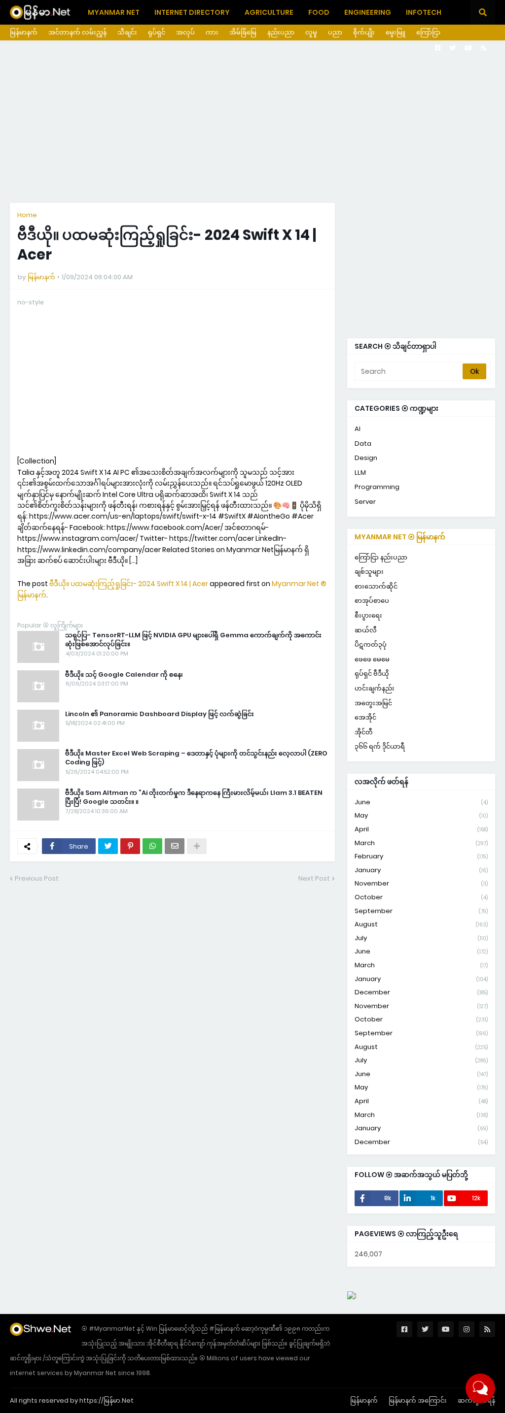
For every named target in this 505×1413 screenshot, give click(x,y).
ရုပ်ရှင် (156, 32)
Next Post (314, 878)
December (421, 992)
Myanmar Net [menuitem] (114, 12)
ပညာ (335, 32)
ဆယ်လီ (366, 630)
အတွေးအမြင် (373, 703)
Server (365, 501)
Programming (377, 487)
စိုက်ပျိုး (364, 32)
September (421, 911)
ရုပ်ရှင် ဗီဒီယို (372, 673)
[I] (352, 1296)
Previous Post (37, 878)
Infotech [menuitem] (423, 12)
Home (27, 215)
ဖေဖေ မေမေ (372, 659)
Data (363, 443)
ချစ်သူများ (369, 571)
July (421, 938)
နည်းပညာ (280, 32)
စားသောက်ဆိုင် (376, 586)
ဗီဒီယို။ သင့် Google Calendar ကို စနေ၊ (124, 674)
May (421, 815)
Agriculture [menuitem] (269, 12)
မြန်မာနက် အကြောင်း (418, 1400)
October (421, 897)
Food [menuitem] (318, 12)
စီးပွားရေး (368, 615)
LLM (360, 472)
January (421, 870)
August (421, 924)
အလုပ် (185, 32)
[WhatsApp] (152, 846)
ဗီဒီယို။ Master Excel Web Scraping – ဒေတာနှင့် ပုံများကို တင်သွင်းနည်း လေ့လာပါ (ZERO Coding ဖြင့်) (196, 758)
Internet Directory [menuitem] (192, 12)
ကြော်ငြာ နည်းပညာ (381, 557)
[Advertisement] (252, 122)
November (421, 883)
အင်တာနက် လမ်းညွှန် (77, 32)
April (421, 829)
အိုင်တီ (364, 732)
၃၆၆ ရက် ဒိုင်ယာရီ (380, 746)
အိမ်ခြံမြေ (242, 32)
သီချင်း (127, 32)
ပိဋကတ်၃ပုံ (371, 644)
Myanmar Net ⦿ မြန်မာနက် (400, 537)
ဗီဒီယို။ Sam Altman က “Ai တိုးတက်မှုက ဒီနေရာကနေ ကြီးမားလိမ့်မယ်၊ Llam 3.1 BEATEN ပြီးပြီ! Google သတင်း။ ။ (194, 797)
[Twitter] (108, 846)
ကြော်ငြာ (428, 32)
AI (358, 428)
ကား (212, 32)
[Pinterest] (130, 846)
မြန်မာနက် (23, 32)
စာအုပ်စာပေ (372, 600)
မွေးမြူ (395, 32)
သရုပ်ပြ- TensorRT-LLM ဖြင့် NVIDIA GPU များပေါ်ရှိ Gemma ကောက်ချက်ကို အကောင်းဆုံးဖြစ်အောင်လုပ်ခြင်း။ (193, 640)
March (421, 843)
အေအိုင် (365, 717)
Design (366, 457)
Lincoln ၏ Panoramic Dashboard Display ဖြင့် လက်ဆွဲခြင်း (159, 714)
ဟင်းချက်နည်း (375, 688)
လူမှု (311, 32)
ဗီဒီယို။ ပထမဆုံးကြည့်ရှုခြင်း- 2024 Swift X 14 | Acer (128, 584)
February (421, 856)
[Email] (174, 846)
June (421, 802)
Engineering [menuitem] (367, 12)
